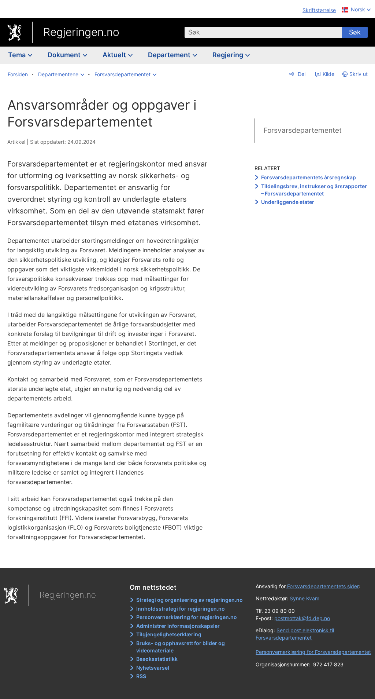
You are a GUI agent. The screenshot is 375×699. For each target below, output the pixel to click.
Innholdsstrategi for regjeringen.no (180, 608)
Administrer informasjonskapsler (178, 626)
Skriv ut (358, 74)
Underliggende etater (287, 202)
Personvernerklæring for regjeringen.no (186, 617)
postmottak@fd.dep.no (302, 618)
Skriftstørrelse (319, 10)
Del (300, 74)
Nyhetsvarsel (152, 668)
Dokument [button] (65, 55)
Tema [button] (17, 55)
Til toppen (112, 557)
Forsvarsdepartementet (303, 130)
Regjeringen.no (81, 32)
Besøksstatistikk (157, 659)
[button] (61, 74)
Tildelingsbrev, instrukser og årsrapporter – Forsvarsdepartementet (314, 190)
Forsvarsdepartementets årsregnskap (308, 177)
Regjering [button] (228, 55)
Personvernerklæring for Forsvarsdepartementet (313, 652)
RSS (141, 676)
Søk (355, 32)
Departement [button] (170, 55)
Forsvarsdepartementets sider (322, 586)
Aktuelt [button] (115, 55)
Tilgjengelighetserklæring (168, 634)
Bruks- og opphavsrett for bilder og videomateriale (180, 647)
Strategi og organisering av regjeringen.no (189, 600)
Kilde (327, 74)
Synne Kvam (304, 598)
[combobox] (263, 32)
